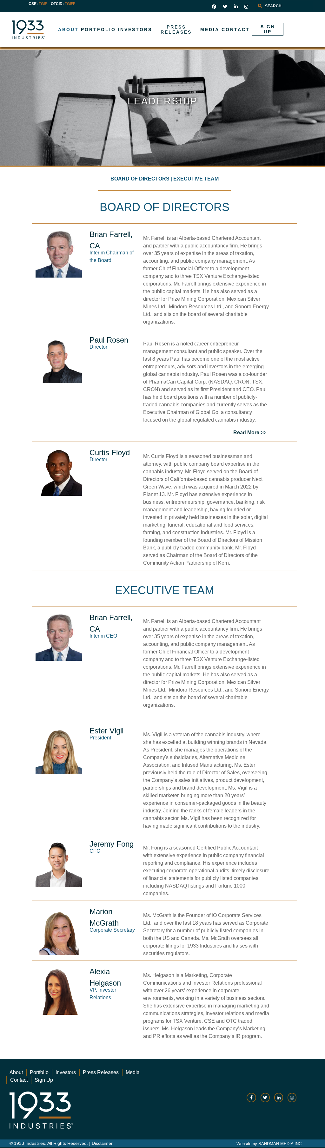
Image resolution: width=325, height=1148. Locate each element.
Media (133, 1072)
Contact (19, 1080)
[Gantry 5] (48, 29)
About (16, 1072)
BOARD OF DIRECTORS (139, 178)
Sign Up (44, 1080)
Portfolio (39, 1072)
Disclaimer (102, 1143)
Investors (66, 1072)
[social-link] (251, 1100)
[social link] (214, 6)
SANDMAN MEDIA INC (280, 1143)
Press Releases (101, 1072)
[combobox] (284, 6)
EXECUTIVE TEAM (196, 178)
